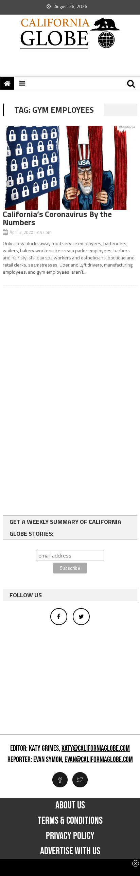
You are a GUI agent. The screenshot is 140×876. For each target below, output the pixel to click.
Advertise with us (70, 851)
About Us (70, 805)
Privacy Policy (70, 836)
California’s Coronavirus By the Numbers (57, 218)
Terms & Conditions (70, 821)
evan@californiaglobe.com (99, 759)
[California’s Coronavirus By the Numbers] (70, 168)
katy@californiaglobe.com (96, 748)
